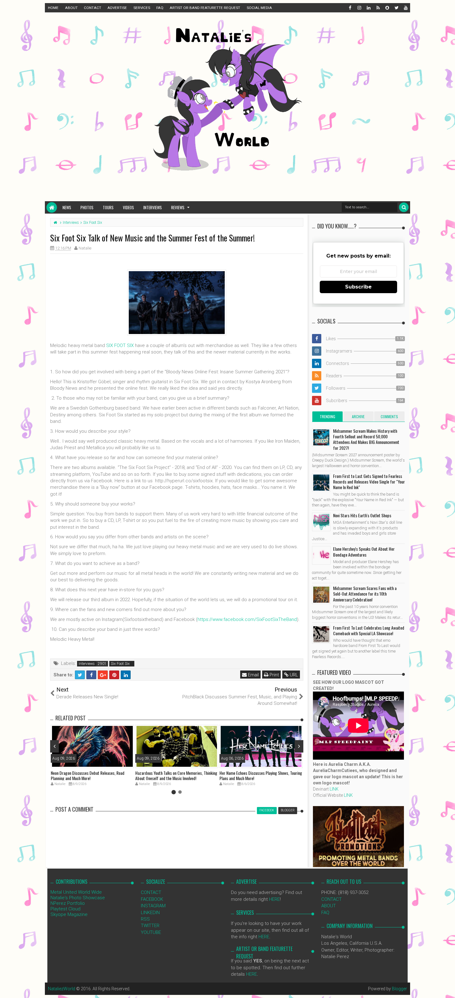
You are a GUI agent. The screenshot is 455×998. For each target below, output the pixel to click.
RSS (145, 919)
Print (273, 675)
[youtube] (405, 7)
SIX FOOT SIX (120, 345)
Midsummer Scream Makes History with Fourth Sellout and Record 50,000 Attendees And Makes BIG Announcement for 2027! (366, 439)
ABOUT (71, 8)
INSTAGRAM (153, 906)
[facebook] (349, 7)
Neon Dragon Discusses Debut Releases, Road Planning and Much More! (87, 775)
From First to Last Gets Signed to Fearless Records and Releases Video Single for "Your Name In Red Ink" (369, 481)
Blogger (399, 988)
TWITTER (150, 925)
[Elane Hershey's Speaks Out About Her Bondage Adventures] (321, 555)
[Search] (404, 207)
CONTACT (92, 8)
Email (253, 675)
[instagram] (359, 7)
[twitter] (396, 7)
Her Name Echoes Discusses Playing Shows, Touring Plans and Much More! (260, 775)
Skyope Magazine (69, 914)
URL (293, 675)
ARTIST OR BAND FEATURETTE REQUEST (205, 8)
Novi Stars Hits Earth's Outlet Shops (362, 515)
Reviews (177, 207)
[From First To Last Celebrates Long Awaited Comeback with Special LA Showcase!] (321, 634)
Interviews (152, 207)
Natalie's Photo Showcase (77, 897)
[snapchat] (387, 7)
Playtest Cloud (65, 909)
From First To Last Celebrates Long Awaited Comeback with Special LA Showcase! (368, 630)
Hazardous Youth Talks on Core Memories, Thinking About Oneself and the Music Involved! (176, 775)
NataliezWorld (61, 988)
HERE (274, 899)
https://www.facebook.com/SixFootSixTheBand (247, 619)
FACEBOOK (152, 899)
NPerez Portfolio (67, 903)
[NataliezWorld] (51, 207)
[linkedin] (368, 7)
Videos (128, 207)
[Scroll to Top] (447, 987)
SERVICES (141, 8)
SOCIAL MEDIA (259, 8)
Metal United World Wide (76, 892)
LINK (334, 789)
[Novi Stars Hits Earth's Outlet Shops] (321, 522)
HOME (53, 8)
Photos (86, 207)
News (67, 207)
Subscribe (358, 287)
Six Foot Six (120, 664)
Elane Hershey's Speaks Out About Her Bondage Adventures (364, 551)
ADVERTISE (117, 8)
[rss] (377, 7)
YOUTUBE (151, 932)
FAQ (159, 8)
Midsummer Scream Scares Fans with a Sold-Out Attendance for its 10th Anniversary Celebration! (364, 593)
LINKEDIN (150, 912)
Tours (108, 207)
